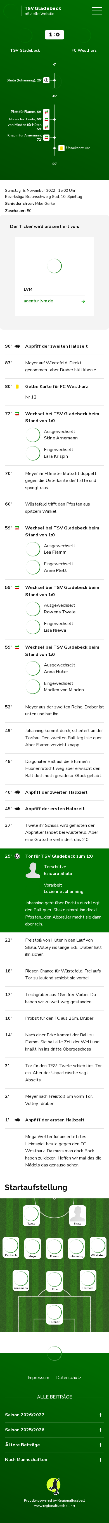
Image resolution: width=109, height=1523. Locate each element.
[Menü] (97, 11)
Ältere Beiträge (22, 1445)
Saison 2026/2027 (24, 1415)
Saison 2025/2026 (24, 1430)
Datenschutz (68, 1378)
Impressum (38, 1378)
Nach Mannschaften (26, 1460)
